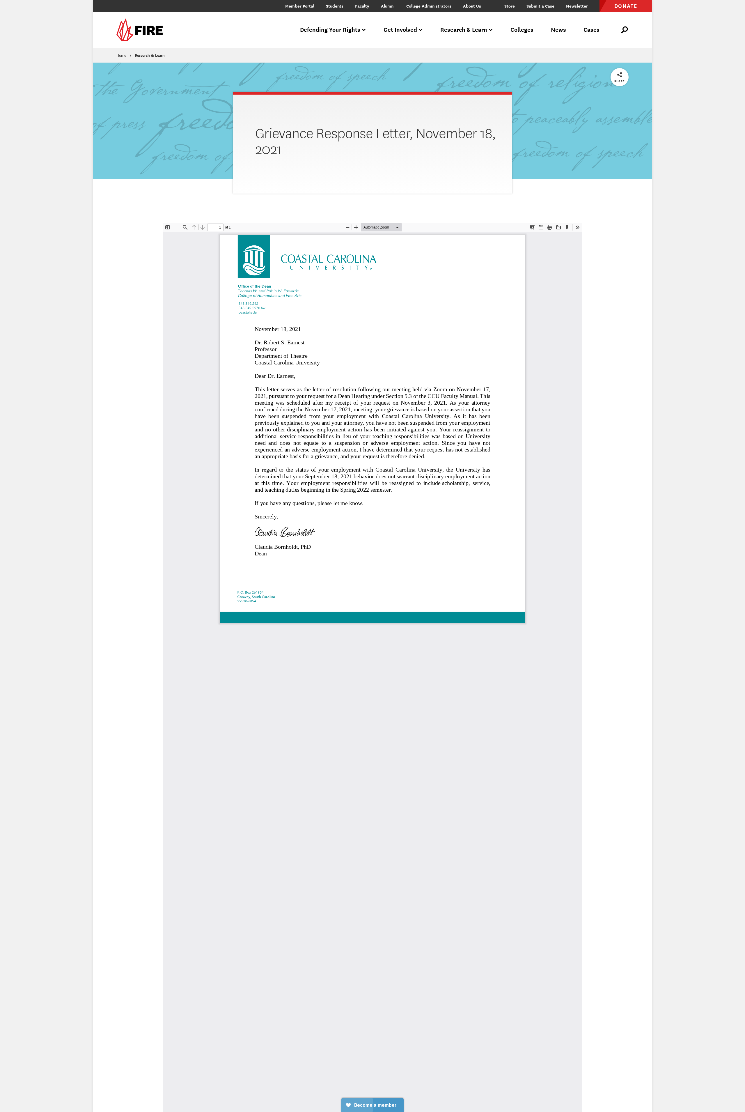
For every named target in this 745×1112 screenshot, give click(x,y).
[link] (141, 30)
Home (121, 55)
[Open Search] (625, 30)
